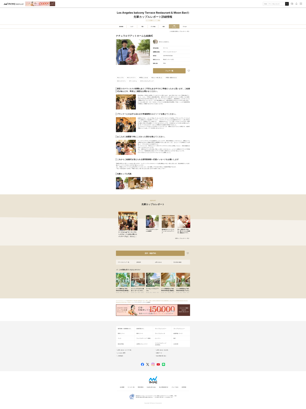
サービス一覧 (131, 387)
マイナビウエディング (121, 300)
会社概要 (122, 387)
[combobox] (274, 4)
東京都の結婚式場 (138, 300)
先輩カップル (131, 302)
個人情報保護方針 (163, 387)
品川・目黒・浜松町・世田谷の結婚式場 (151, 300)
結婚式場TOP (130, 300)
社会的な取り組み (151, 387)
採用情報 (184, 387)
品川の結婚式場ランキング (167, 300)
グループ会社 (175, 387)
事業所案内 (140, 387)
